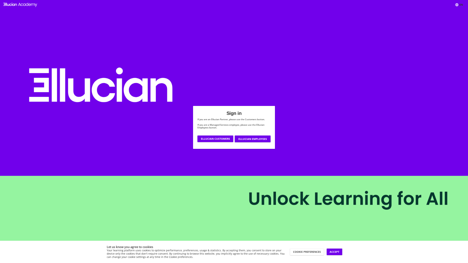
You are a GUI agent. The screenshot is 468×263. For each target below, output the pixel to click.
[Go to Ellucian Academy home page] (20, 4)
